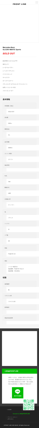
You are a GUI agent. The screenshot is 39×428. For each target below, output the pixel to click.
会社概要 (9, 409)
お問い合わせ (10, 419)
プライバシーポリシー (12, 417)
